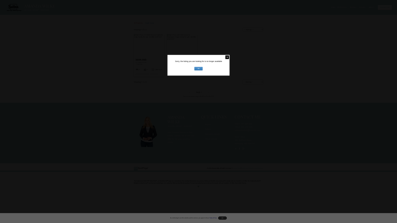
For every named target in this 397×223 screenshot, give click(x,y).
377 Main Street (141, 63)
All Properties (138, 23)
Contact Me (385, 7)
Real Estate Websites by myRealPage (252, 168)
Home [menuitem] (333, 7)
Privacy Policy (236, 168)
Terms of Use (213, 218)
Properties (342, 7)
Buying (353, 7)
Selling (362, 7)
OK (222, 218)
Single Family (149, 23)
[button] (385, 7)
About (371, 7)
